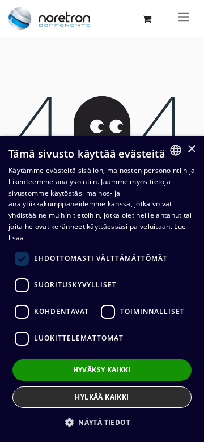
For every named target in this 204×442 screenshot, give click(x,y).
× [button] (191, 149)
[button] (102, 422)
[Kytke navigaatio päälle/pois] (184, 19)
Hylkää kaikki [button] (102, 397)
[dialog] (102, 289)
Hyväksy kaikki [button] (102, 370)
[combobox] (175, 150)
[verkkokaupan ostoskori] (146, 18)
